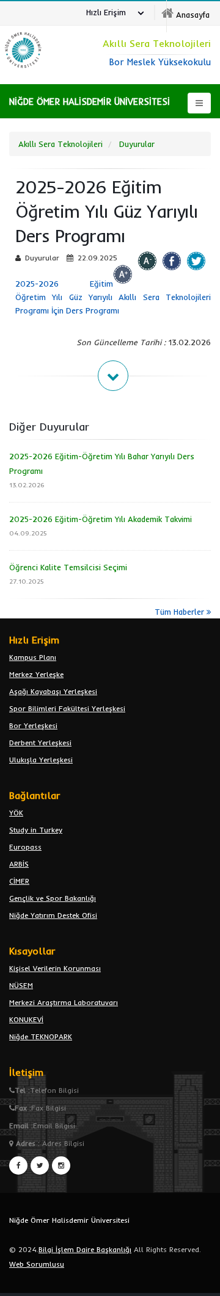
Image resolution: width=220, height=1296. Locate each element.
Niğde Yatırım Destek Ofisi (53, 915)
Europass (25, 846)
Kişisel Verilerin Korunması (55, 968)
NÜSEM (21, 985)
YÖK (16, 812)
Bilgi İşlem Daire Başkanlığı (84, 1249)
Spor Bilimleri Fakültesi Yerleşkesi (67, 708)
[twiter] (40, 1165)
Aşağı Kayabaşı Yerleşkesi (53, 691)
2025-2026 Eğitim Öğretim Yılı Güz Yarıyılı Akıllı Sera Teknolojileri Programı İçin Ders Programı (113, 297)
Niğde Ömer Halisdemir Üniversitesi (69, 1220)
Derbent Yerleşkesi (40, 742)
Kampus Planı (32, 657)
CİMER (19, 881)
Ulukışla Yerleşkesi (41, 759)
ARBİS (19, 863)
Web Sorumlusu (36, 1264)
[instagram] (61, 1165)
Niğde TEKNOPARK (40, 1036)
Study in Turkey (35, 829)
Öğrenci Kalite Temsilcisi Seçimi (68, 567)
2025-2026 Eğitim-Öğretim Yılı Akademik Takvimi (100, 519)
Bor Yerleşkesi (33, 725)
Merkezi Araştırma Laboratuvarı (63, 1002)
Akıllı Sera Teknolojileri (60, 144)
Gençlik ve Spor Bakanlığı (52, 898)
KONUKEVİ (26, 1019)
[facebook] (18, 1165)
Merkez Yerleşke (36, 674)
